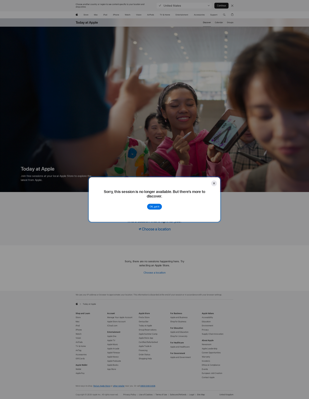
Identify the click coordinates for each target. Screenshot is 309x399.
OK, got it (154, 206)
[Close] (214, 183)
